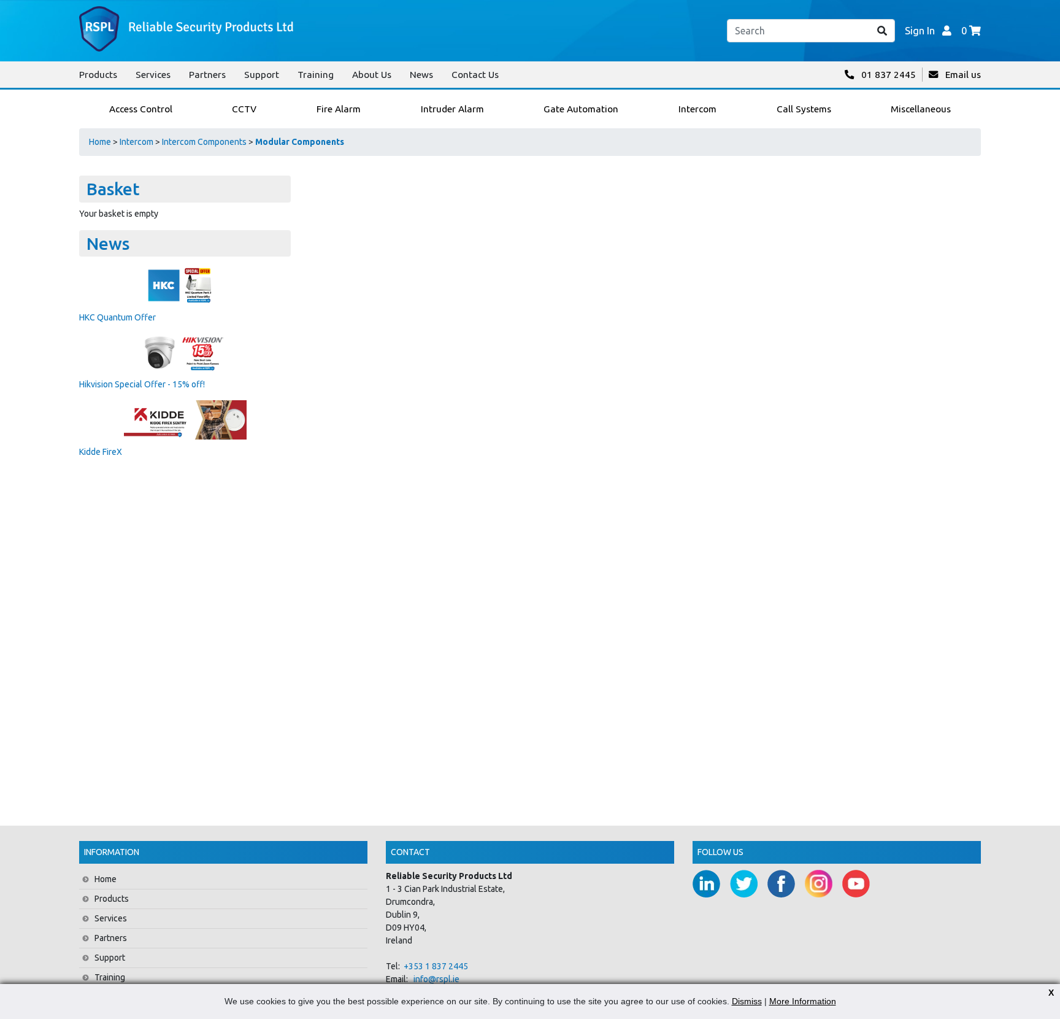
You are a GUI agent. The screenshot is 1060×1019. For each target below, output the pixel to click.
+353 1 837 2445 (436, 966)
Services (153, 74)
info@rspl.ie (436, 979)
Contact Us (475, 74)
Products (98, 74)
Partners (207, 74)
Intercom (136, 142)
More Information (802, 1001)
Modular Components (299, 142)
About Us (371, 74)
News (421, 74)
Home (100, 142)
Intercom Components (204, 142)
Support (261, 74)
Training (316, 74)
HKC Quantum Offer (117, 317)
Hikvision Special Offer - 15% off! (142, 384)
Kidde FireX (100, 452)
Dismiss (747, 1001)
